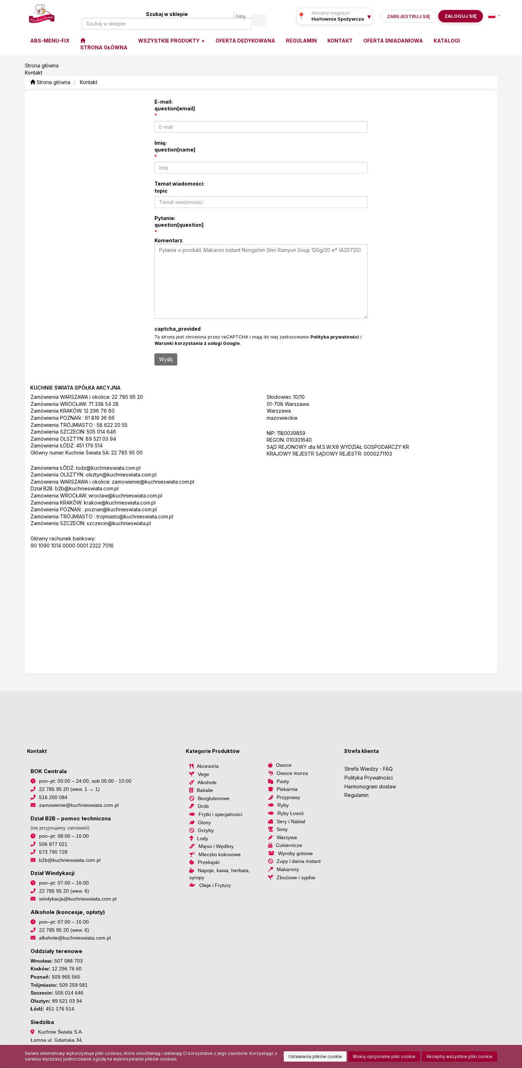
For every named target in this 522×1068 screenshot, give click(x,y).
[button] (494, 15)
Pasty (283, 781)
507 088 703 (68, 961)
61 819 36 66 (100, 418)
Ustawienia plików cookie (315, 1056)
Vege (203, 774)
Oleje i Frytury (215, 885)
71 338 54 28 (103, 404)
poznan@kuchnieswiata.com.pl (121, 509)
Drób (203, 806)
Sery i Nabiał (291, 821)
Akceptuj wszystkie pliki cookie (459, 1056)
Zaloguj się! (458, 16)
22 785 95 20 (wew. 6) (64, 891)
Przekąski (208, 862)
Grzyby (206, 830)
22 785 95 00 (127, 453)
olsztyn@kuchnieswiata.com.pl (121, 475)
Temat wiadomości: (179, 187)
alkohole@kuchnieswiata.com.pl (75, 938)
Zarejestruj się (408, 16)
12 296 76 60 (99, 411)
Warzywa (287, 837)
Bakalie (205, 790)
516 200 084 (53, 797)
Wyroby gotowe (295, 853)
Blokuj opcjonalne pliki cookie (384, 1056)
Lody (202, 838)
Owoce (284, 765)
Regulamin (356, 795)
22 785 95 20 (127, 397)
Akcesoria (208, 766)
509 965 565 (66, 977)
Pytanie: (178, 221)
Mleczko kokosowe (220, 854)
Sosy (282, 829)
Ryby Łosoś (290, 813)
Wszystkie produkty (169, 41)
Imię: (174, 146)
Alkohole (207, 782)
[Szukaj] (258, 20)
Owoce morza (292, 773)
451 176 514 (89, 445)
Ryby (283, 805)
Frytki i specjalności (220, 814)
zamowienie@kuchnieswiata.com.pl (153, 482)
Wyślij (166, 359)
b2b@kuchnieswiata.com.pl (87, 488)
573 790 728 (53, 852)
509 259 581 (73, 985)
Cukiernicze (289, 845)
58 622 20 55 (112, 425)
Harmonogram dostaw (370, 786)
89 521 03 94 (101, 439)
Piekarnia (287, 789)
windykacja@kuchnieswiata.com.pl (77, 899)
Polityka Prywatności (368, 778)
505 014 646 (101, 432)
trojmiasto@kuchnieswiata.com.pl (135, 516)
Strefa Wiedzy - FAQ (368, 769)
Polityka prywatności (334, 337)
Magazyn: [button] (337, 19)
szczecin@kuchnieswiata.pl (119, 523)
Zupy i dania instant (299, 861)
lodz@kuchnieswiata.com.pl (108, 468)
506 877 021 (53, 844)
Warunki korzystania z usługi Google (197, 343)
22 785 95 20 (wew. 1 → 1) (69, 789)
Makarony (288, 869)
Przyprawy (288, 797)
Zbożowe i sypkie (296, 877)
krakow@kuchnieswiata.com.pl (120, 503)
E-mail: (174, 105)
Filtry (241, 16)
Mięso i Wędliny (216, 846)
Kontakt (88, 82)
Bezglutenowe (213, 798)
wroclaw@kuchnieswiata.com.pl (125, 495)
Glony (204, 822)
